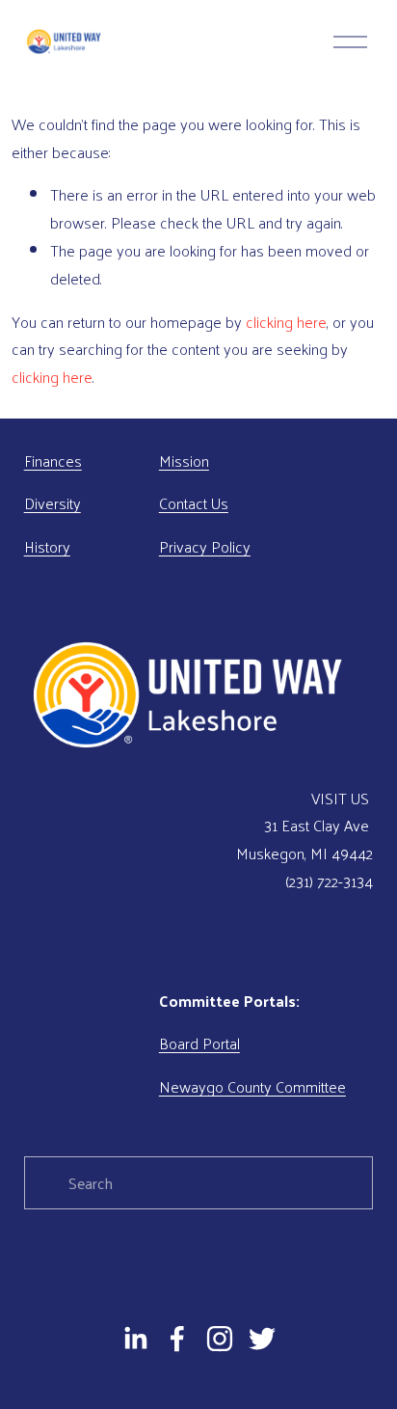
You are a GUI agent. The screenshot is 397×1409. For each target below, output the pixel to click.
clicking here (286, 322)
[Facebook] (177, 1338)
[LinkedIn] (134, 1338)
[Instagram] (219, 1338)
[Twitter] (262, 1338)
